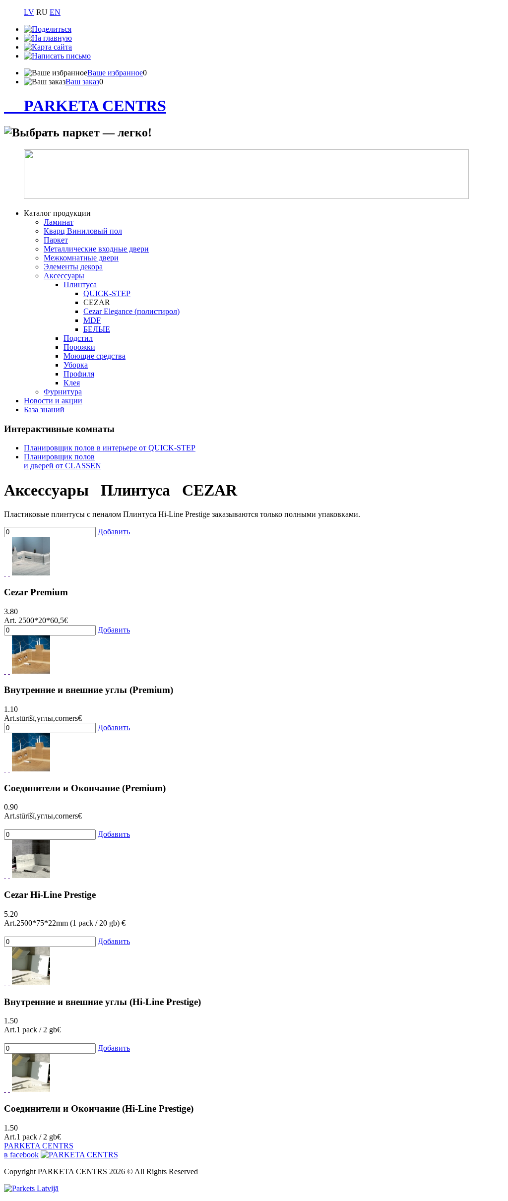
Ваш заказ (82, 81)
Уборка (76, 365)
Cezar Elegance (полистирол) (131, 311)
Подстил (78, 338)
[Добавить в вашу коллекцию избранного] (5, 573)
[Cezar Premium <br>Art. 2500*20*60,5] (31, 573)
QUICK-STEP (106, 293)
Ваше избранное (115, 72)
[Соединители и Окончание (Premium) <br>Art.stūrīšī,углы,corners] (31, 768)
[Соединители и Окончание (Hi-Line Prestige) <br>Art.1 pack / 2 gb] (31, 1089)
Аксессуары (64, 275)
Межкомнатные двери (81, 257)
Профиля (79, 374)
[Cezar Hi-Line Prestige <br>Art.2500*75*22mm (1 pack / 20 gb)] (31, 875)
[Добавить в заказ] (9, 573)
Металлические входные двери (96, 249)
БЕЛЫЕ (96, 329)
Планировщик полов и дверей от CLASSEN (62, 461)
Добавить (114, 531)
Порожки (79, 347)
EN (55, 12)
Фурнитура (63, 391)
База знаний (44, 409)
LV (29, 12)
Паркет (56, 240)
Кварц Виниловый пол (83, 231)
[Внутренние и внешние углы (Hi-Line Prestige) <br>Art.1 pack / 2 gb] (31, 982)
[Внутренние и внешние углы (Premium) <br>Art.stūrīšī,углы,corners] (31, 671)
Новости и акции (53, 400)
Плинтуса (80, 284)
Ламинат (58, 222)
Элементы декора (73, 266)
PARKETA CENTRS (95, 106)
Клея (72, 383)
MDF (92, 320)
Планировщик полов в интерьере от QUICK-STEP (109, 447)
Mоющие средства (95, 356)
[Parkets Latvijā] (31, 1188)
